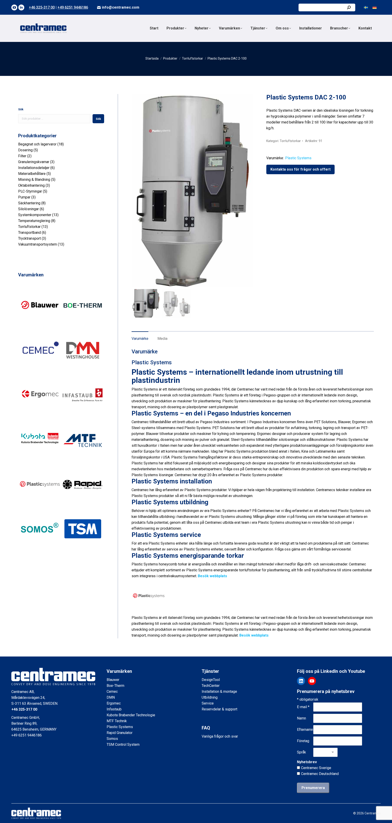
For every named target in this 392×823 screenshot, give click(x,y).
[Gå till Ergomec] (39, 415)
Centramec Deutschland (320, 774)
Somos (112, 738)
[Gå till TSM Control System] (82, 549)
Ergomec (114, 703)
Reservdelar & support (219, 709)
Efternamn (305, 729)
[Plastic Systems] (149, 612)
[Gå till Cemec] (39, 370)
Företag (303, 741)
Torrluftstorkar (290, 141)
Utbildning (210, 697)
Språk (301, 752)
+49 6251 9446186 (72, 7)
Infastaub (114, 709)
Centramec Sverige (316, 768)
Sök (20, 109)
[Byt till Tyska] (374, 7)
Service (208, 703)
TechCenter (211, 685)
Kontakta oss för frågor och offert (300, 169)
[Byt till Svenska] (366, 7)
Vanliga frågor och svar (220, 736)
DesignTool (211, 680)
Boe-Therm (115, 685)
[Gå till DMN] (82, 370)
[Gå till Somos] (39, 549)
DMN (111, 697)
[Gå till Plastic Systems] (39, 504)
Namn (301, 718)
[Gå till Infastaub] (82, 415)
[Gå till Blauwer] (39, 325)
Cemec (112, 691)
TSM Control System (123, 744)
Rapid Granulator (119, 733)
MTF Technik (117, 721)
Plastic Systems (298, 158)
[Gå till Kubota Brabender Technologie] (39, 460)
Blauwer (113, 680)
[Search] (349, 7)
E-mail (303, 707)
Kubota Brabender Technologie (131, 715)
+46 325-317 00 (42, 7)
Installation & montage (219, 691)
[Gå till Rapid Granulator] (82, 504)
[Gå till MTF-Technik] (82, 460)
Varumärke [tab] (140, 338)
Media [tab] (162, 338)
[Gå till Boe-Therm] (82, 325)
